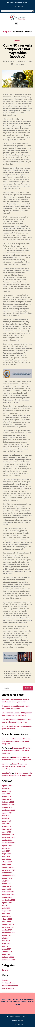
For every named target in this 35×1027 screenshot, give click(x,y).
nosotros (16, 675)
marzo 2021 (6, 949)
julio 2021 (5, 938)
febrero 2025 (7, 829)
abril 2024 (6, 856)
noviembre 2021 (8, 927)
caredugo (11, 61)
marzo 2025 (6, 826)
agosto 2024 (7, 845)
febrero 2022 (7, 919)
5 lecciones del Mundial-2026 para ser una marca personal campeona (16, 741)
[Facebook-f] (13, 6)
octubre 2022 (7, 897)
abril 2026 (6, 794)
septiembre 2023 (8, 875)
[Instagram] (19, 6)
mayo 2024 (6, 854)
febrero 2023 (7, 886)
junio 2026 (6, 788)
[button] (16, 23)
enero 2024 (6, 865)
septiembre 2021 (8, 933)
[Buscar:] (12, 688)
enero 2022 (6, 922)
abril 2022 (6, 914)
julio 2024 (5, 848)
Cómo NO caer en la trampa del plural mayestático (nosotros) (17, 51)
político (15, 677)
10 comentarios (19, 64)
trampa (26, 677)
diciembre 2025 (8, 802)
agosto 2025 (7, 813)
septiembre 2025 (8, 810)
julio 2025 (5, 816)
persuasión (23, 675)
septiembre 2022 (8, 900)
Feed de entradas (8, 983)
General (17, 41)
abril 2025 (6, 824)
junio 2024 (6, 851)
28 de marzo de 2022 (25, 61)
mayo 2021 (6, 943)
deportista (21, 671)
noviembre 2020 (8, 960)
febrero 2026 (7, 799)
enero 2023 (6, 889)
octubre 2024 (7, 840)
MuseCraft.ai (7, 773)
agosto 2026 (7, 786)
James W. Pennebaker (17, 673)
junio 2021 (6, 941)
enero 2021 (6, 954)
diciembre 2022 (8, 892)
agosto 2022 (7, 903)
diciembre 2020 (8, 957)
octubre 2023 (7, 873)
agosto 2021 (6, 935)
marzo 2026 (6, 797)
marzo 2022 (6, 916)
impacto (7, 673)
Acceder (5, 980)
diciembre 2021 (8, 924)
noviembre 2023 (8, 870)
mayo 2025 (6, 821)
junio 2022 (6, 908)
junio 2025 (6, 818)
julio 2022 (5, 905)
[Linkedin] (22, 6)
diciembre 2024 (8, 835)
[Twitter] (16, 6)
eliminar (27, 671)
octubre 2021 (7, 930)
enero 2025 (6, 832)
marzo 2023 (6, 884)
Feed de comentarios (10, 986)
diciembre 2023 (8, 867)
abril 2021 (5, 946)
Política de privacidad (17, 1020)
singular (20, 677)
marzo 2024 (6, 859)
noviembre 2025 (8, 805)
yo (30, 677)
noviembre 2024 (8, 837)
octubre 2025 (7, 807)
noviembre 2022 (8, 894)
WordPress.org (8, 988)
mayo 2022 (6, 911)
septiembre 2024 (8, 843)
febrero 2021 (7, 952)
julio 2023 (5, 881)
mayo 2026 (6, 791)
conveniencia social (10, 671)
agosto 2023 (7, 878)
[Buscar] (33, 11)
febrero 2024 (7, 862)
